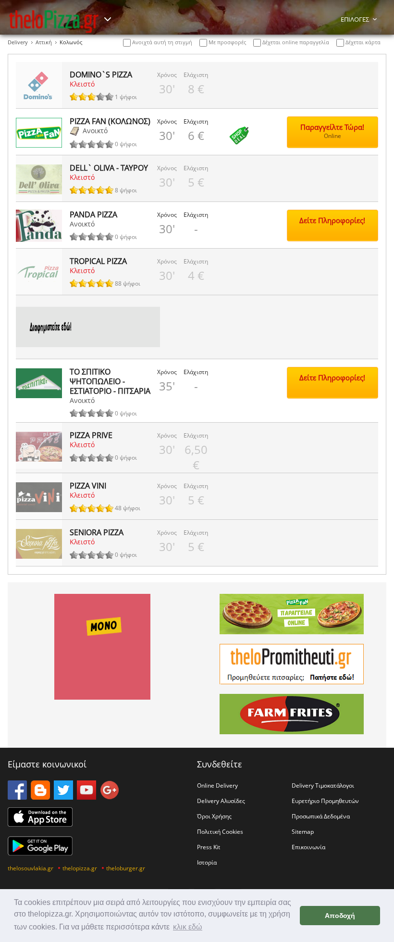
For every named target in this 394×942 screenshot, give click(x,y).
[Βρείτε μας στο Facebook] (17, 796)
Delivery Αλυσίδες (221, 800)
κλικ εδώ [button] (187, 927)
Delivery (18, 42)
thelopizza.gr (79, 868)
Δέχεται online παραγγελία (295, 42)
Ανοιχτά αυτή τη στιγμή (161, 42)
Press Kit (208, 847)
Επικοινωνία (308, 847)
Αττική (44, 42)
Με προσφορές (226, 42)
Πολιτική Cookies (220, 831)
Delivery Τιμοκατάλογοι (323, 785)
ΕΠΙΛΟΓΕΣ (355, 19)
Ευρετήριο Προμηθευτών (325, 800)
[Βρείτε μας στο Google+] (109, 796)
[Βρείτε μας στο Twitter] (63, 796)
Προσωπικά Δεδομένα (321, 816)
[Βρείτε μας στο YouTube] (86, 796)
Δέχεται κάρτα (362, 42)
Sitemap (303, 831)
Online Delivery (217, 785)
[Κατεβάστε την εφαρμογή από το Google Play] (40, 852)
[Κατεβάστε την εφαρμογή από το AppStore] (40, 823)
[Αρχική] (54, 21)
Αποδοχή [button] (340, 915)
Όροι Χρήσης (214, 816)
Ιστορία (207, 862)
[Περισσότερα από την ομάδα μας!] (107, 19)
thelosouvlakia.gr (30, 868)
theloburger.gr (125, 868)
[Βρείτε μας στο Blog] (40, 796)
